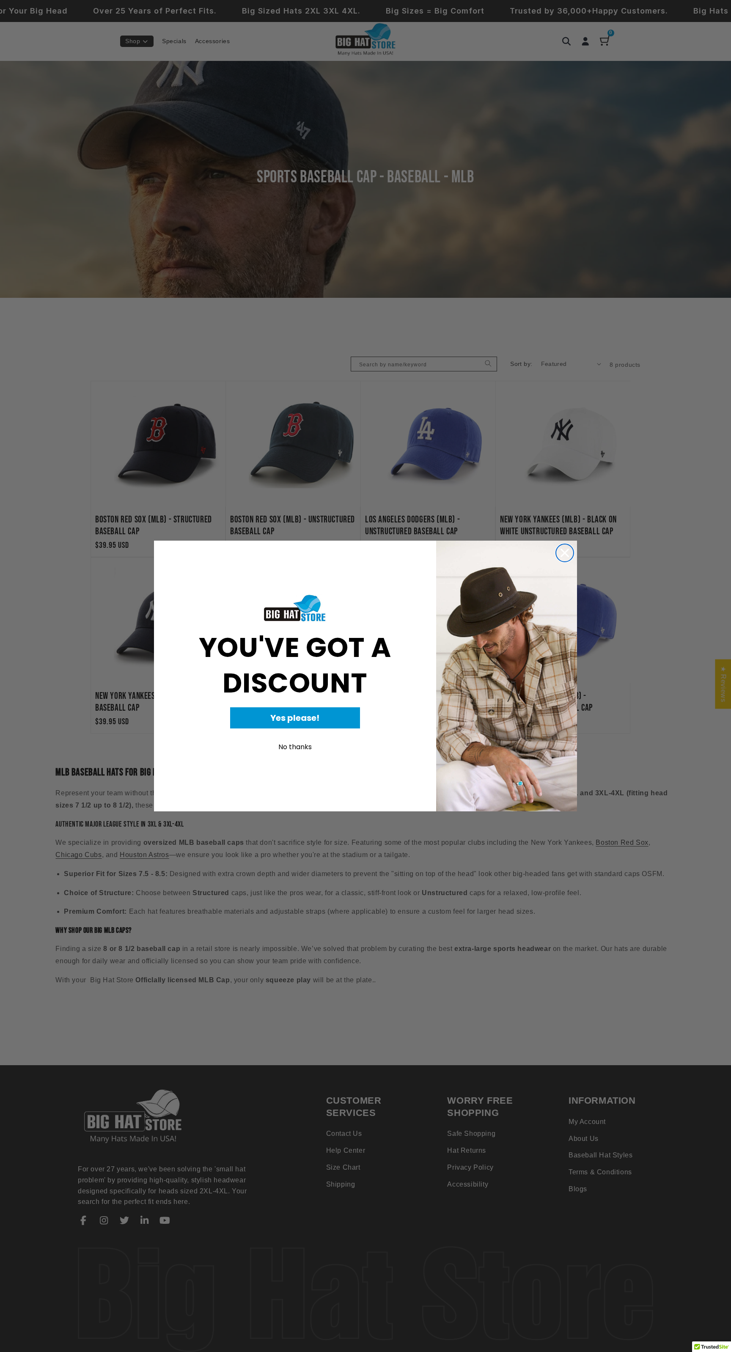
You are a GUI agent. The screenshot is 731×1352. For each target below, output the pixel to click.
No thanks (295, 747)
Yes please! (294, 718)
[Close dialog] (565, 553)
